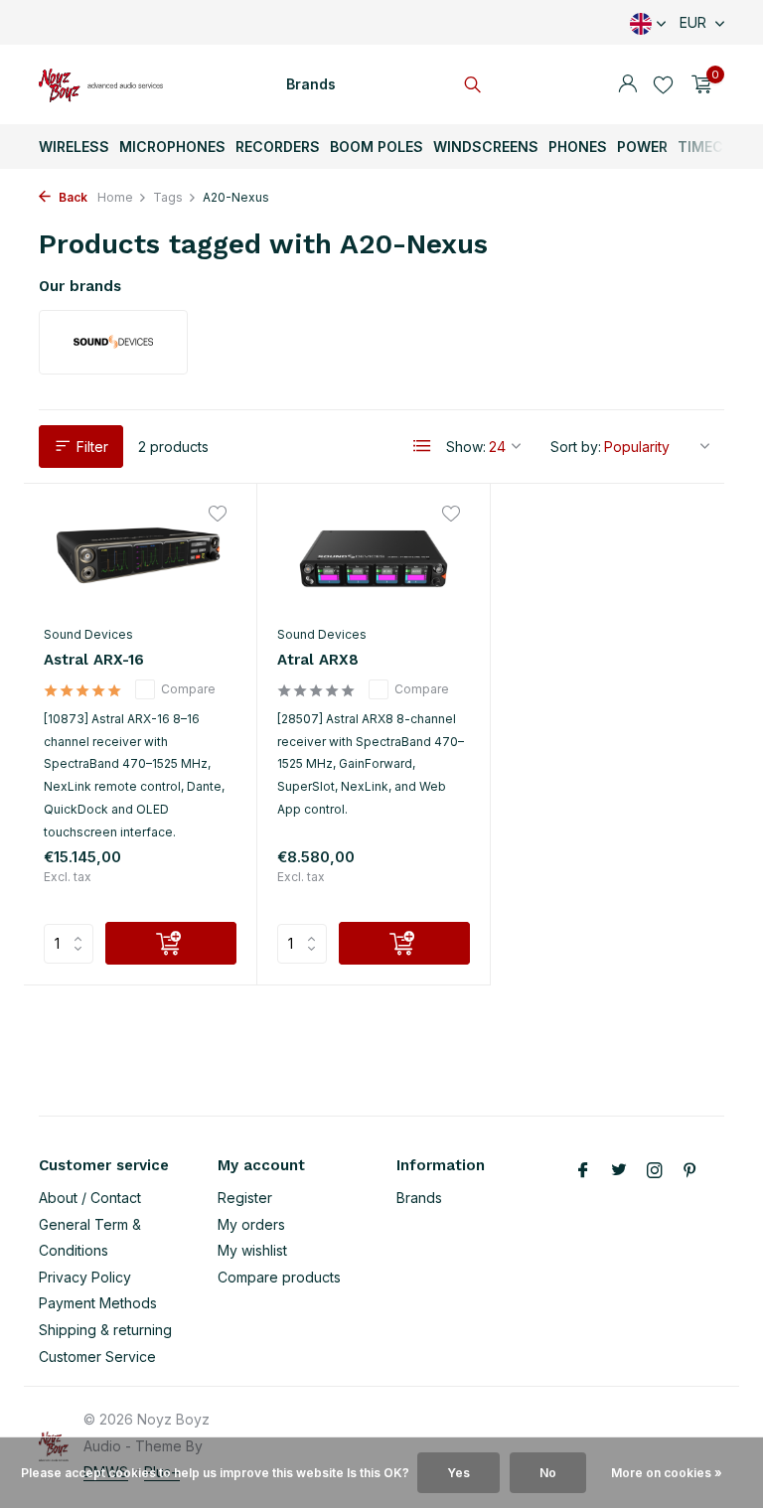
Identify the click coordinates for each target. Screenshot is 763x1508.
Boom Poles (376, 146)
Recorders (277, 146)
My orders (251, 1224)
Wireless (74, 146)
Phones (577, 146)
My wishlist (252, 1250)
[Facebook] (583, 1171)
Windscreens (485, 146)
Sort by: (575, 446)
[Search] (472, 84)
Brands (311, 83)
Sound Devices (88, 634)
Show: (466, 446)
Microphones (172, 146)
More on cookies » (666, 1472)
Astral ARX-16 (94, 660)
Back (71, 197)
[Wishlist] (663, 84)
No (547, 1472)
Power (642, 146)
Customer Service (97, 1356)
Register (245, 1197)
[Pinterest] (690, 1171)
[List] (422, 446)
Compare (188, 688)
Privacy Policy (85, 1277)
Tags (168, 197)
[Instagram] (655, 1171)
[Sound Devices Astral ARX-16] (140, 559)
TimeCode (715, 146)
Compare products (279, 1277)
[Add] (170, 943)
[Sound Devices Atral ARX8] (373, 559)
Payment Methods (98, 1302)
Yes (458, 1472)
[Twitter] (619, 1171)
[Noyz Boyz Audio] (101, 84)
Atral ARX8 (318, 660)
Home (115, 197)
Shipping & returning (105, 1329)
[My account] (627, 84)
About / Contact (90, 1197)
